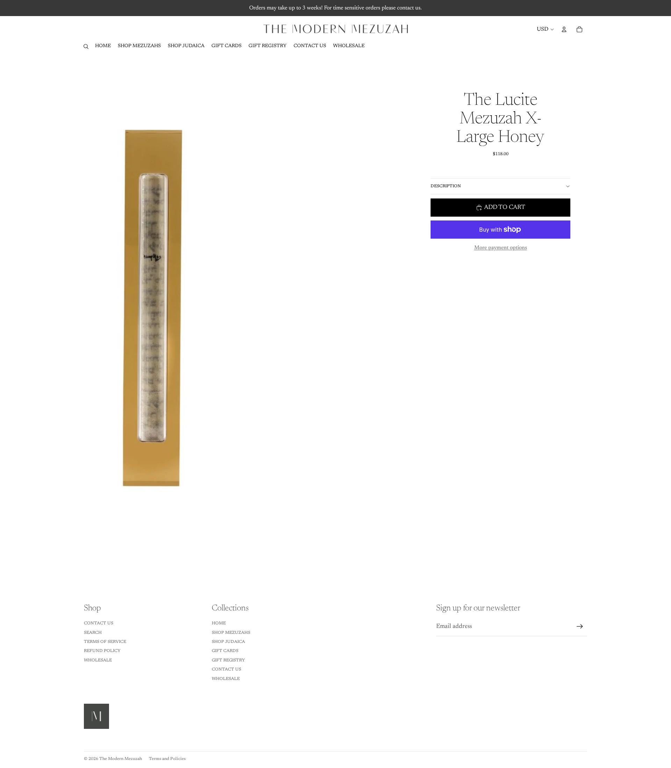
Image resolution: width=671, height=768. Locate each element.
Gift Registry (228, 660)
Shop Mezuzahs (231, 633)
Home (219, 623)
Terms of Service (105, 642)
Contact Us (98, 623)
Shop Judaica (228, 642)
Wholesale (98, 660)
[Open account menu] (564, 29)
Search (93, 633)
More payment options (500, 248)
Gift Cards (225, 651)
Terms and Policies (167, 759)
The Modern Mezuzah (120, 759)
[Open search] (86, 46)
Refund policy (102, 651)
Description (446, 186)
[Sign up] (579, 626)
